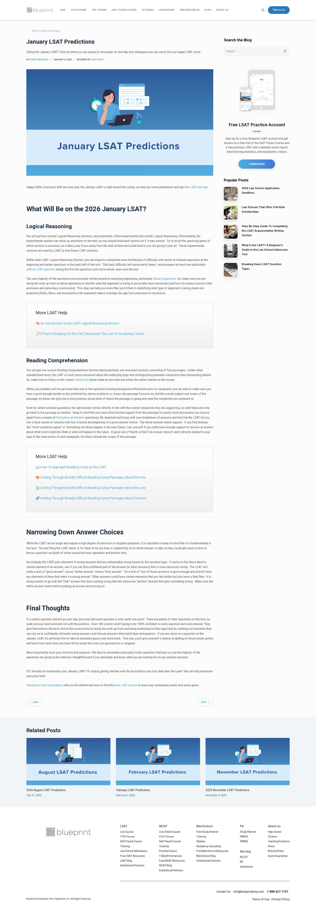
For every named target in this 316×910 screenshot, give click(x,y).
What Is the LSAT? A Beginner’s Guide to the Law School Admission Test (265, 250)
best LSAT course (125, 685)
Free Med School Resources (212, 851)
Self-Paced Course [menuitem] (124, 9)
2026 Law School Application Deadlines (261, 190)
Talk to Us (278, 10)
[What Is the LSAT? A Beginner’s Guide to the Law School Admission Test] (231, 250)
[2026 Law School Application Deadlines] (231, 193)
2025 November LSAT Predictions (227, 790)
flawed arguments (164, 278)
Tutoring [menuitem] (148, 9)
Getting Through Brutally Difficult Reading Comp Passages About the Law (93, 488)
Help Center (274, 831)
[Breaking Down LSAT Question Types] (231, 269)
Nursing (245, 851)
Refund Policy (276, 851)
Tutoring (125, 846)
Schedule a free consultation (44, 685)
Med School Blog (206, 855)
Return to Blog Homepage (45, 30)
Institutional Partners (132, 865)
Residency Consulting (208, 846)
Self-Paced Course (131, 841)
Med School (204, 826)
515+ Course (166, 836)
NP (241, 861)
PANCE (244, 836)
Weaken (79, 417)
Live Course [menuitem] (78, 9)
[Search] (263, 10)
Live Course (126, 831)
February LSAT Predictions (133, 790)
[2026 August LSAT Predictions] (68, 761)
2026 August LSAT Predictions (46, 790)
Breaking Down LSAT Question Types (261, 266)
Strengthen (63, 417)
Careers (272, 836)
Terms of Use (261, 899)
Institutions (246, 866)
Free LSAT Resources (132, 855)
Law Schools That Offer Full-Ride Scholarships (263, 209)
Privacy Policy (280, 899)
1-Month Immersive (170, 855)
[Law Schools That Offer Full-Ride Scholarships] (231, 212)
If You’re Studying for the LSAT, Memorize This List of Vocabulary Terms (92, 334)
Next (204, 702)
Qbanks (200, 841)
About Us (274, 826)
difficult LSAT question (40, 269)
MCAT (163, 826)
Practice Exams (168, 851)
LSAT (123, 826)
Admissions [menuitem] (166, 9)
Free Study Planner (207, 831)
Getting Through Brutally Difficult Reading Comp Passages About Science (93, 498)
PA (242, 826)
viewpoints (81, 379)
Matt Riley (98, 59)
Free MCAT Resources (172, 860)
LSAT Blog (126, 860)
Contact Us (223, 891)
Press (271, 846)
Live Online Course (169, 831)
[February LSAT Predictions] (158, 761)
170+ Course (127, 836)
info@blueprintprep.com (248, 891)
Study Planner (248, 831)
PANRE (244, 841)
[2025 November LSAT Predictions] (248, 761)
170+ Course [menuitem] (99, 9)
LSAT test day (199, 187)
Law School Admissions (133, 851)
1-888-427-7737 (277, 891)
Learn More (257, 164)
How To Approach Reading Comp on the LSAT (73, 467)
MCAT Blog (165, 865)
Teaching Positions (279, 841)
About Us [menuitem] (222, 9)
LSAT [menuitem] (63, 9)
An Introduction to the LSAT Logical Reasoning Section (79, 323)
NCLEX (244, 857)
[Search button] (285, 51)
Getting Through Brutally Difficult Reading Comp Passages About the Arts (93, 477)
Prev (36, 702)
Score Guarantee (277, 855)
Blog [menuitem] (207, 9)
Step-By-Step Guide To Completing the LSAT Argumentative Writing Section (264, 231)
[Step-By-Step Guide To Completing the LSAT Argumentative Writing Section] (231, 231)
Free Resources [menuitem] (190, 9)
